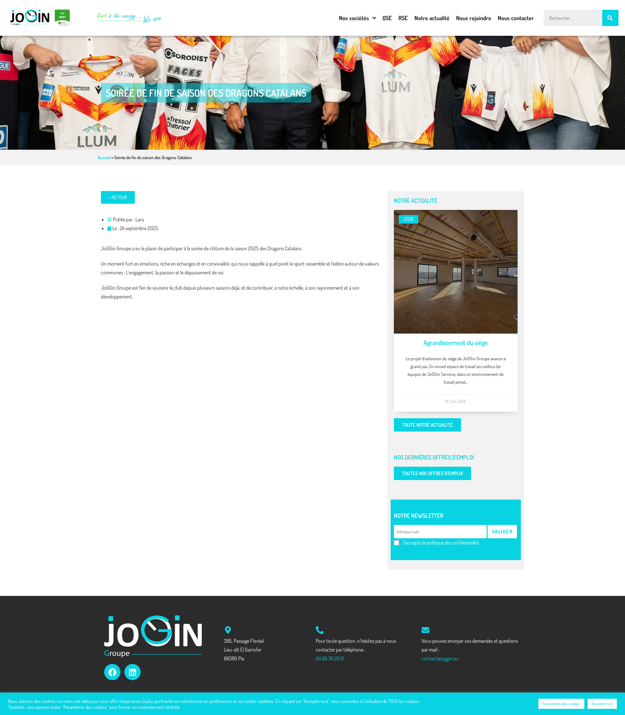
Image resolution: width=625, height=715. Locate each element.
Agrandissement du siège (456, 342)
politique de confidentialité (452, 542)
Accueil (104, 157)
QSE (387, 17)
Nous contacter (516, 17)
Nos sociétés (354, 17)
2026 (408, 219)
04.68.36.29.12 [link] (330, 658)
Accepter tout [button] (602, 703)
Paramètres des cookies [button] (561, 703)
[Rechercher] (610, 18)
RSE (403, 17)
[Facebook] (112, 672)
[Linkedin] (132, 672)
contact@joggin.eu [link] (440, 658)
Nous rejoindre (473, 17)
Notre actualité (432, 17)
